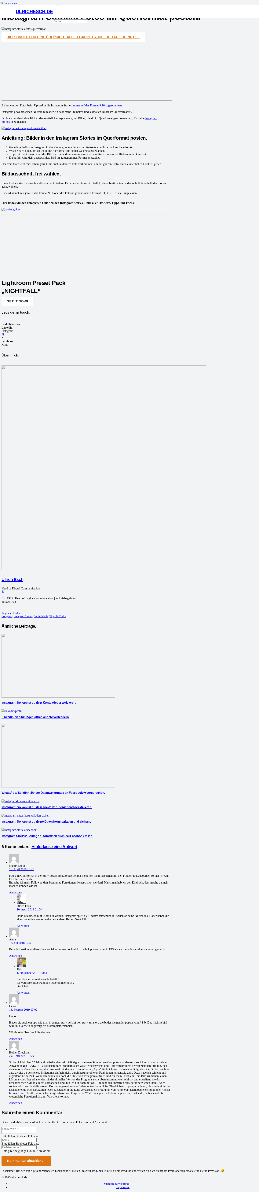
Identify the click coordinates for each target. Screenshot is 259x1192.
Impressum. (123, 1187)
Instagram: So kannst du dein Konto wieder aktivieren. (39, 702)
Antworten (15, 892)
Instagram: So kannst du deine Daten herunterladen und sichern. (46, 821)
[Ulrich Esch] (104, 569)
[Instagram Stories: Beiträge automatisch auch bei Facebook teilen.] (19, 830)
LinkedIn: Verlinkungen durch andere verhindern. (35, 717)
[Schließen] (54, 35)
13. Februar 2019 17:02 (23, 1009)
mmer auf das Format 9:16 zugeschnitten (97, 105)
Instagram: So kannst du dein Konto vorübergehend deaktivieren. (47, 807)
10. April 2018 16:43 (21, 869)
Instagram (7, 616)
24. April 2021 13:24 (21, 1055)
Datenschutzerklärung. (116, 1183)
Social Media (41, 616)
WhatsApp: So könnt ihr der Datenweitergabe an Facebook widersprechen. (53, 792)
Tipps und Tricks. (11, 612)
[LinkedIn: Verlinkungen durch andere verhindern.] (12, 711)
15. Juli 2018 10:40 (20, 942)
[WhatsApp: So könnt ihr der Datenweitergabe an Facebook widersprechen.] (58, 786)
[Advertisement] (87, 70)
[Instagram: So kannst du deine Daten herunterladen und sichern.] (26, 815)
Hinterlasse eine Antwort (54, 846)
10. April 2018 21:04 (29, 909)
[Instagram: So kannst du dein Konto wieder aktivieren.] (58, 696)
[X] (3, 334)
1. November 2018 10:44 (32, 972)
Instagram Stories (23, 616)
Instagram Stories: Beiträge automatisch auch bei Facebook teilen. (47, 836)
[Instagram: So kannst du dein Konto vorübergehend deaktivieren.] (20, 801)
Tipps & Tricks (57, 616)
